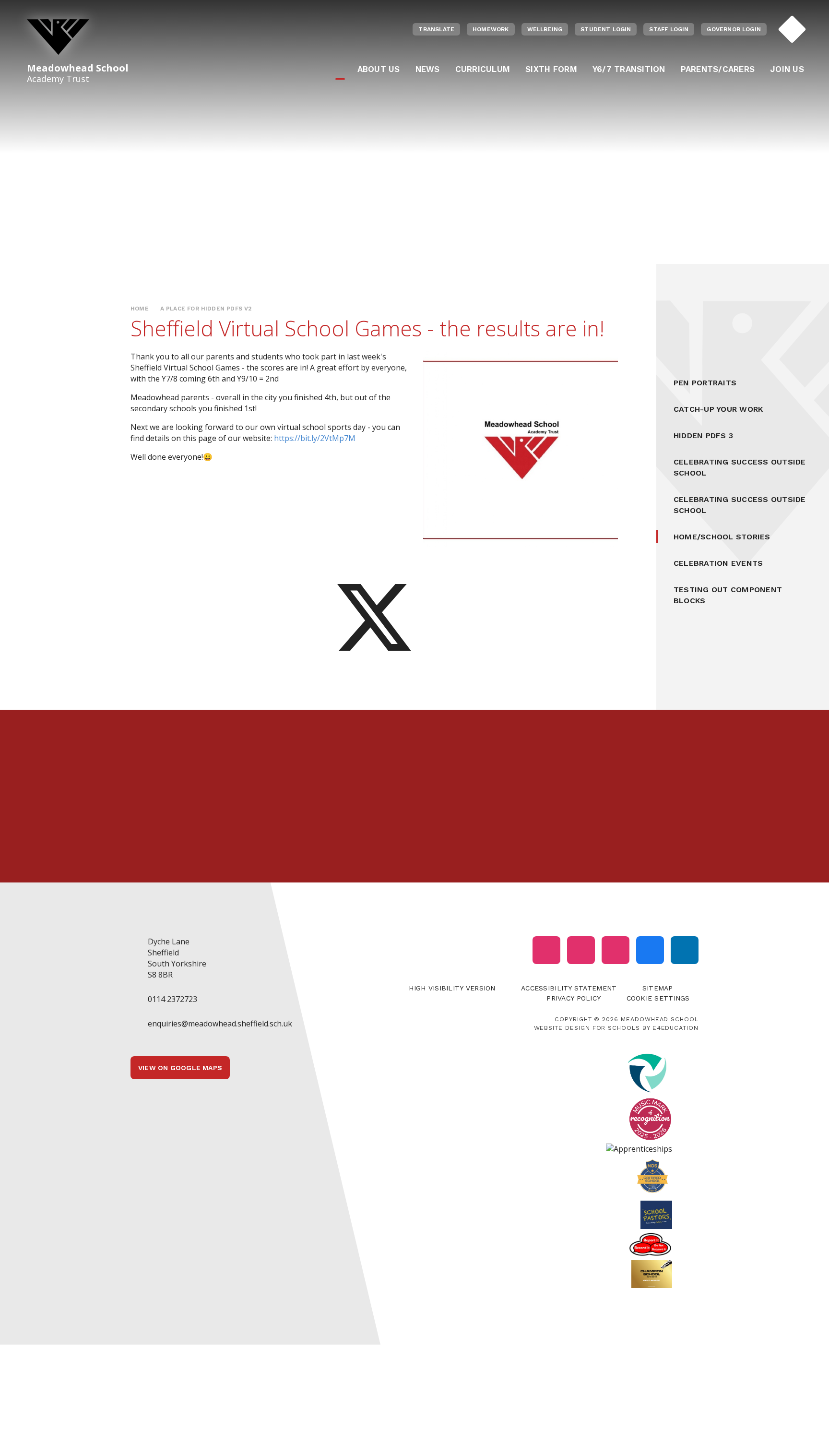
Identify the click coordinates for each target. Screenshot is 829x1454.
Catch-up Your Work (718, 409)
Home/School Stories (722, 536)
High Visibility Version (452, 988)
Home (139, 308)
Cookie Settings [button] (658, 998)
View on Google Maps (180, 1068)
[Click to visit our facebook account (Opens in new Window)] (650, 950)
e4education (675, 1027)
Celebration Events (718, 563)
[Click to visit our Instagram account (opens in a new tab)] (546, 950)
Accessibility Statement (568, 988)
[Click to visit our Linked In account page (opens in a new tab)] (685, 950)
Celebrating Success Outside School (739, 467)
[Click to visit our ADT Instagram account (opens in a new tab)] (615, 950)
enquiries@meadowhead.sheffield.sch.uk (220, 1023)
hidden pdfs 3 (703, 435)
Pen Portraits (705, 382)
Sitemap (657, 988)
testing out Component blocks (728, 595)
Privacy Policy (573, 998)
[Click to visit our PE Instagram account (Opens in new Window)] (581, 950)
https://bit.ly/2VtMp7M (314, 438)
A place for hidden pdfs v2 (206, 308)
